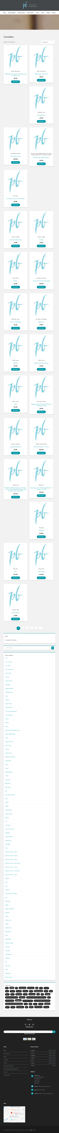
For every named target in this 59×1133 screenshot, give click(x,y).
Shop (4, 12)
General (7, 749)
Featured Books (12, 12)
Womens (46, 1007)
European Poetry (9, 741)
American (7, 677)
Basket (54, 12)
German (7, 994)
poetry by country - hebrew (11, 859)
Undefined (7, 958)
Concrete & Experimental (11, 711)
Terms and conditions (8, 1066)
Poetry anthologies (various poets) (42, 1000)
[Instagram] (33, 1024)
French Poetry (8, 745)
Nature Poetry (8, 840)
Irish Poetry (7, 779)
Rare (6, 897)
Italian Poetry (8, 783)
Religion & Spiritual (9, 909)
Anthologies (7, 684)
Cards (6, 696)
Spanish (7, 1007)
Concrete (19, 991)
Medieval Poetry (9, 836)
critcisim (7, 719)
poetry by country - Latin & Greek (12, 863)
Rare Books (7, 901)
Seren (6, 935)
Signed (47, 1004)
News (42, 12)
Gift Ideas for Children (10, 757)
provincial (7, 890)
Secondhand (8, 931)
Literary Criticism (9, 814)
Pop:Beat (7, 878)
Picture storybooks (9, 1000)
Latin (6, 791)
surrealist (13, 1007)
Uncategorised (8, 954)
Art (36, 988)
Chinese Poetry (8, 703)
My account (6, 1053)
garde (51, 991)
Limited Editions (8, 810)
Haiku (6, 764)
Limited (48, 994)
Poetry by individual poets (14, 1004)
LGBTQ (6, 802)
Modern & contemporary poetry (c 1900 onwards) (36, 997)
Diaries (6, 726)
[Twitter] (29, 1024)
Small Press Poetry (9, 943)
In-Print (6, 776)
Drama (31, 991)
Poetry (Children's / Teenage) (27, 1000)
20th (11, 988)
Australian (46, 988)
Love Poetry (7, 825)
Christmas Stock (8, 707)
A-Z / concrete (8, 662)
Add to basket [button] (15, 81)
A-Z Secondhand (9, 669)
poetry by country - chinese (11, 855)
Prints (6, 882)
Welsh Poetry (8, 973)
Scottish (6, 924)
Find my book (30, 12)
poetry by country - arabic (11, 852)
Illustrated (18, 994)
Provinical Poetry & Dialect (11, 893)
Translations (7, 950)
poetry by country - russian (11, 867)
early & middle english (10, 734)
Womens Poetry (8, 977)
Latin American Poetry (10, 795)
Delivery (5, 1063)
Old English (7, 844)
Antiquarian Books (9, 688)
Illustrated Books (8, 772)
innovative (32, 994)
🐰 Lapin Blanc (33, 1130)
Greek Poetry (8, 760)
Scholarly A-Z (8, 920)
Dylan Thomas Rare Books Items (12, 730)
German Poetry (8, 753)
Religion (7, 905)
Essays (6, 738)
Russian (6, 916)
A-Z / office (8, 665)
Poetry (6, 848)
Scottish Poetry (8, 928)
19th (7, 988)
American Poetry (9, 681)
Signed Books (8, 939)
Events (37, 12)
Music (49, 997)
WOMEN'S (38, 1007)
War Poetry (7, 965)
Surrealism (7, 946)
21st (16, 988)
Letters (6, 798)
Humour (7, 768)
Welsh (6, 969)
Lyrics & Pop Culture (9, 829)
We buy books (21, 12)
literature (7, 817)
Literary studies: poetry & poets (11, 997)
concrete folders (8, 715)
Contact (48, 12)
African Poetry (8, 673)
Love (6, 821)
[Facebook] (25, 1024)
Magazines (7, 833)
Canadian (12, 991)
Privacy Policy (7, 1075)
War (6, 962)
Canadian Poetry (9, 692)
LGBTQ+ (7, 806)
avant (7, 991)
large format (8, 787)
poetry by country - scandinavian (12, 871)
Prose (26, 1004)
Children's (7, 700)
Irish (38, 994)
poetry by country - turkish (11, 874)
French (46, 991)
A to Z (6, 658)
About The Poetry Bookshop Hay (11, 1069)
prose (6, 886)
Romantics (7, 912)
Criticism (7, 722)
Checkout (6, 1059)
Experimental (38, 991)
